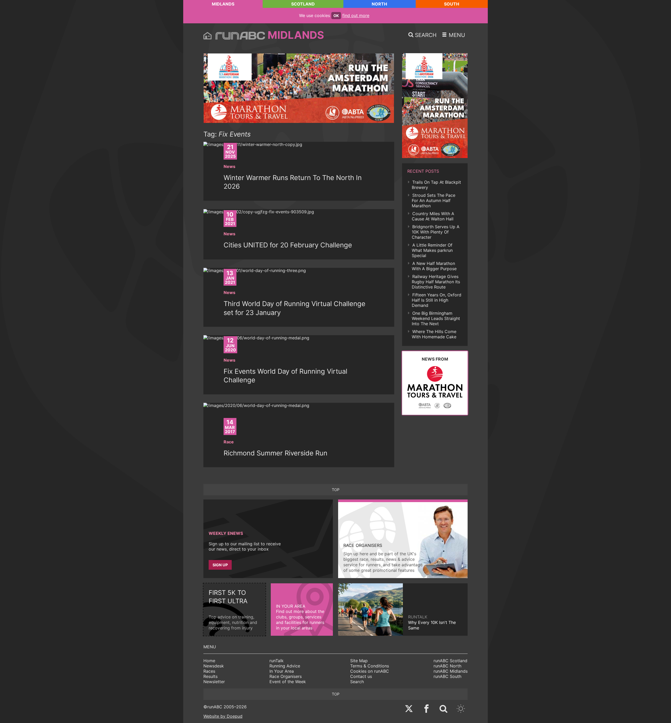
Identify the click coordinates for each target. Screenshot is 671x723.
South (451, 4)
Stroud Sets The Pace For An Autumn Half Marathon (433, 200)
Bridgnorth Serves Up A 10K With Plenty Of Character (435, 232)
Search (357, 681)
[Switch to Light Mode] (461, 709)
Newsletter (214, 681)
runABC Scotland (450, 660)
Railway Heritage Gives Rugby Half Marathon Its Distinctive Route (436, 282)
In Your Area (281, 671)
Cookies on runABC (369, 671)
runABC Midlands (451, 671)
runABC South (447, 676)
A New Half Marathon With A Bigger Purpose (434, 266)
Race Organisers (285, 676)
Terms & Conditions (369, 665)
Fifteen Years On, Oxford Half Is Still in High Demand (436, 300)
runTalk (276, 660)
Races (209, 671)
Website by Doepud (222, 716)
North (379, 4)
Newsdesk (213, 665)
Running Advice (284, 665)
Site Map (359, 660)
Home (209, 660)
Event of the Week (287, 681)
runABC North (447, 665)
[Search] (443, 709)
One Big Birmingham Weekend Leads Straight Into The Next (436, 318)
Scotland (303, 4)
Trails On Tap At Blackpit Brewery (436, 185)
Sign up (220, 565)
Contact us (361, 676)
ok (336, 15)
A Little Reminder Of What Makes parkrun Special (432, 250)
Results (210, 676)
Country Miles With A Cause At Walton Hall (433, 216)
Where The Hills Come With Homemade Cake (434, 334)
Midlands (223, 4)
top (335, 489)
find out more (355, 15)
